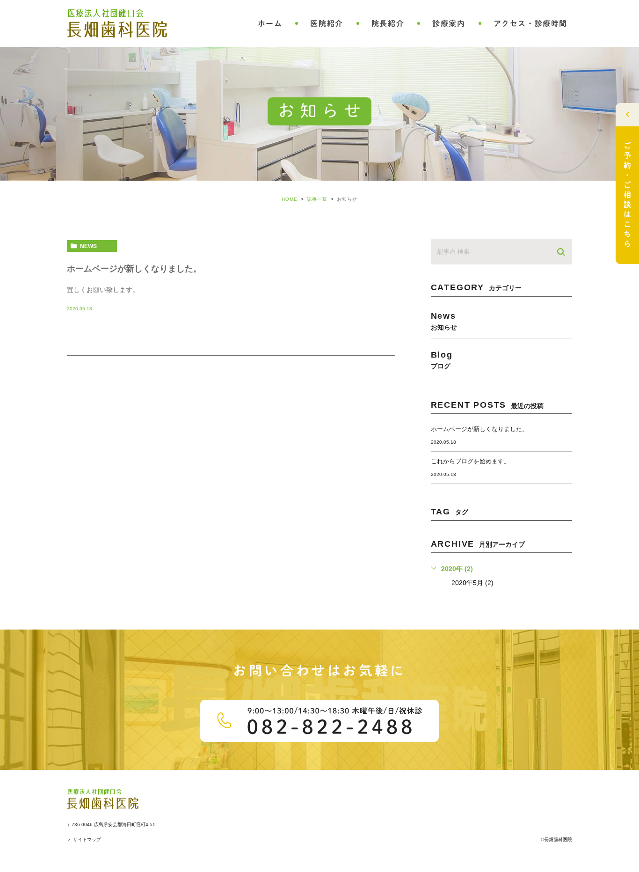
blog (442, 359)
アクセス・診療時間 (530, 23)
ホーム (270, 23)
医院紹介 (326, 23)
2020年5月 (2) (472, 582)
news (88, 246)
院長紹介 (387, 23)
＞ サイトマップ (84, 839)
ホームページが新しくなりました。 (134, 268)
